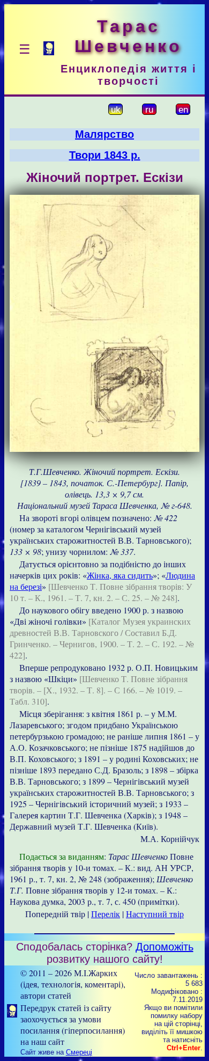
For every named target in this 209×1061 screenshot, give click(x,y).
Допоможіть (164, 947)
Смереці (79, 1052)
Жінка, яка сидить (120, 575)
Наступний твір (155, 913)
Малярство (104, 134)
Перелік (105, 913)
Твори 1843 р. (104, 155)
